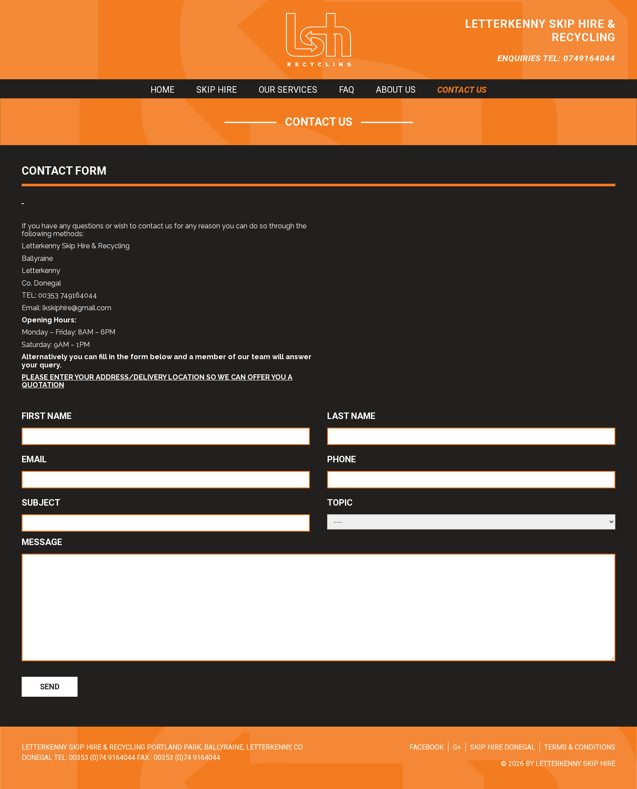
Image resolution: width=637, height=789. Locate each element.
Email (34, 459)
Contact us (462, 90)
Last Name (351, 416)
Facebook (427, 747)
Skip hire (216, 90)
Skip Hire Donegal (502, 747)
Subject (41, 502)
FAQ (346, 90)
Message (42, 542)
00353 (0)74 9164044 (102, 757)
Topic (340, 502)
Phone (341, 459)
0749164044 (589, 58)
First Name (47, 416)
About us (396, 90)
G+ (457, 747)
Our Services (288, 90)
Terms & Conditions (579, 747)
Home (162, 90)
